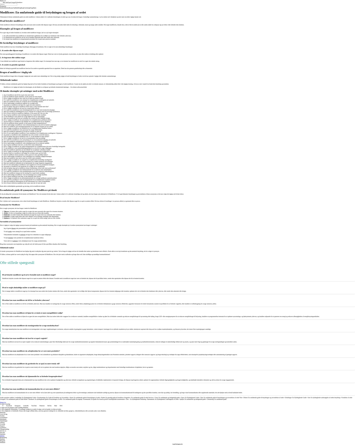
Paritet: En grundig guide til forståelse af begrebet (115, 397)
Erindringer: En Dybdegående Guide (295, 397)
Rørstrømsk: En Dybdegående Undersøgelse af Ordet (162, 399)
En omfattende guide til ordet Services (142, 397)
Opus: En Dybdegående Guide (190, 397)
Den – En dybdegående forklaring (136, 399)
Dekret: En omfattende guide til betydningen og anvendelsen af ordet (264, 397)
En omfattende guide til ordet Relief (17, 399)
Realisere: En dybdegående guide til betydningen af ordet (45, 399)
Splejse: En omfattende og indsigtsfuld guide (193, 399)
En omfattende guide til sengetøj (72, 399)
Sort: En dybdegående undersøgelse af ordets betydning (324, 397)
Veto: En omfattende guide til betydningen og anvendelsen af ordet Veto (221, 397)
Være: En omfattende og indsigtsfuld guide (167, 397)
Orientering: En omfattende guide (216, 399)
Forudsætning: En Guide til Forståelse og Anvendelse (52, 397)
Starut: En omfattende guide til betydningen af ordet (85, 397)
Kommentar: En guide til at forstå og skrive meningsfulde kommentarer (104, 399)
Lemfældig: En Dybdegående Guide (25, 397)
